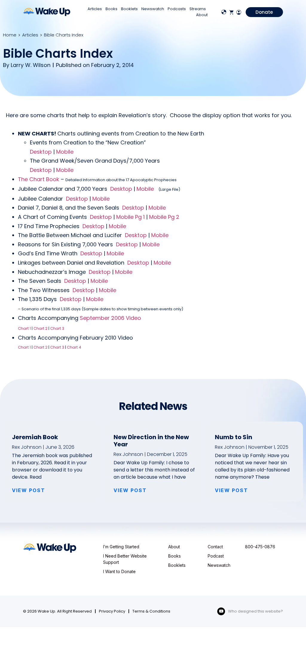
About (202, 15)
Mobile (65, 151)
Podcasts (177, 9)
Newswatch (152, 9)
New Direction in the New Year (151, 440)
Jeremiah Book (35, 437)
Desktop (41, 151)
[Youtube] (221, 611)
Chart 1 (24, 328)
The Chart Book (38, 179)
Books (111, 9)
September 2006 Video (110, 318)
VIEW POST (28, 490)
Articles (95, 9)
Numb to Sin (233, 437)
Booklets (129, 9)
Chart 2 (40, 328)
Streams (197, 9)
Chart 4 (74, 347)
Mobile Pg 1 (130, 217)
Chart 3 (57, 328)
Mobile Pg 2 (164, 217)
